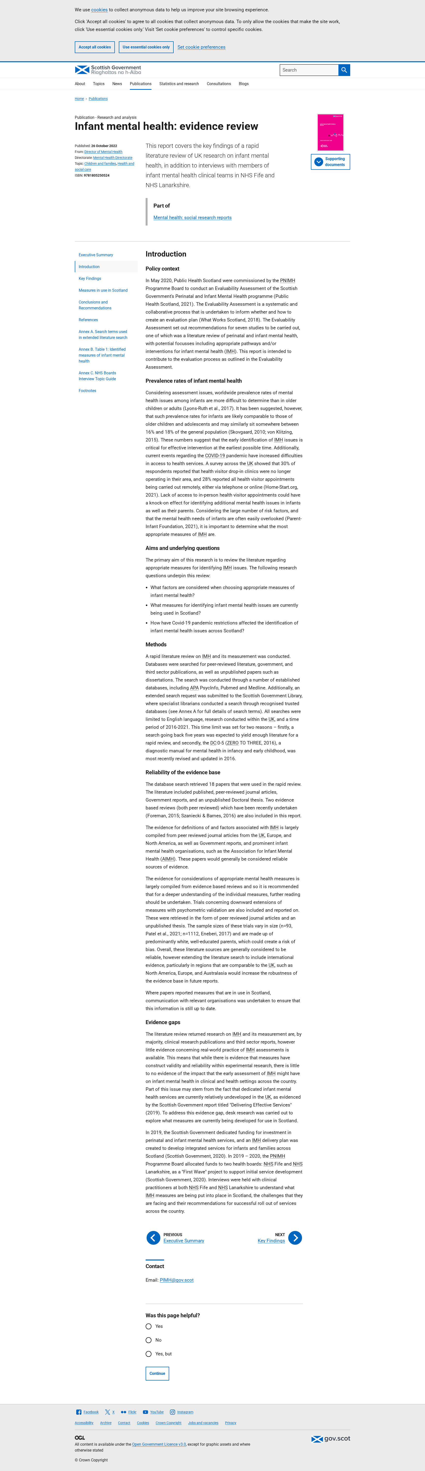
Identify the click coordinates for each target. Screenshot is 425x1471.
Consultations (219, 83)
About (80, 83)
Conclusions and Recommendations (95, 305)
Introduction (89, 266)
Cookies (143, 1423)
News (117, 83)
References (88, 320)
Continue (157, 1373)
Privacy (230, 1423)
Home (79, 99)
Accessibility (84, 1423)
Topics (99, 83)
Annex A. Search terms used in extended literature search (103, 334)
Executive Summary (96, 255)
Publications (141, 83)
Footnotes (87, 390)
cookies (99, 10)
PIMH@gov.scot (177, 1280)
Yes (159, 1326)
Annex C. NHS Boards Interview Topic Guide (97, 376)
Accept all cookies (95, 47)
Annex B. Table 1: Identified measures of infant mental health (102, 355)
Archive (105, 1423)
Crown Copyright (169, 1423)
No (158, 1340)
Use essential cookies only (146, 47)
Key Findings (90, 278)
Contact (124, 1423)
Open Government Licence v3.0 (159, 1444)
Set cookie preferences (202, 47)
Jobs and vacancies (203, 1423)
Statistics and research (179, 83)
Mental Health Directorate (112, 158)
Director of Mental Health (103, 152)
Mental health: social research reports (192, 217)
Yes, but (163, 1354)
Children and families (100, 164)
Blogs (244, 83)
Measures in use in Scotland (103, 290)
